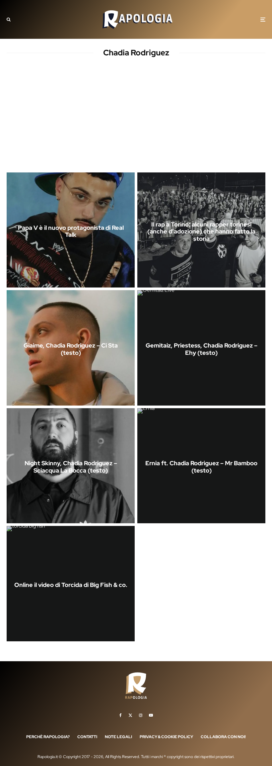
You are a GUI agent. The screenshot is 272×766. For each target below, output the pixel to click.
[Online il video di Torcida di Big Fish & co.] (71, 583)
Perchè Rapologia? (48, 736)
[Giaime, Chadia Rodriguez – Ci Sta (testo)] (71, 347)
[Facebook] (120, 715)
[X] (130, 715)
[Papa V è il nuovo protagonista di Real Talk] (71, 229)
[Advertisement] (136, 120)
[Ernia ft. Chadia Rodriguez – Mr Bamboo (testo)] (201, 465)
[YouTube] (151, 715)
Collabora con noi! (223, 736)
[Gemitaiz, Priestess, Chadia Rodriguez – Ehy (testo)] (201, 347)
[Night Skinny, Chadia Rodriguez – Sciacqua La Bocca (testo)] (71, 465)
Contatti (87, 736)
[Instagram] (141, 715)
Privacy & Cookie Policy (166, 736)
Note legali (118, 736)
